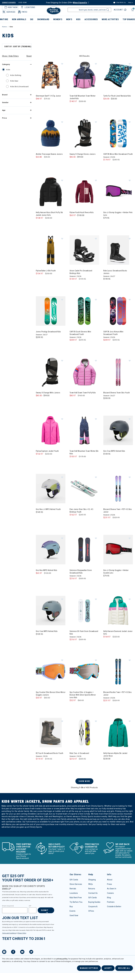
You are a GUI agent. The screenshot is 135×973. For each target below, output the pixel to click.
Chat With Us (121, 2)
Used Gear (74, 915)
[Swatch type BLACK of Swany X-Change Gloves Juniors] (72, 162)
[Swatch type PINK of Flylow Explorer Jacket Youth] (38, 459)
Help (129, 2)
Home (4, 27)
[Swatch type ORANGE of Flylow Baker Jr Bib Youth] (54, 279)
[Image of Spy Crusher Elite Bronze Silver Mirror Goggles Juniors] (50, 671)
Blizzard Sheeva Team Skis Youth (116, 393)
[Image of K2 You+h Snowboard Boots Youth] (50, 732)
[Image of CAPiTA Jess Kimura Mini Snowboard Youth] (118, 311)
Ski (31, 19)
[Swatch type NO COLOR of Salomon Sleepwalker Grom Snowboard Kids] (72, 584)
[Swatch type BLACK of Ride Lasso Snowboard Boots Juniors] (106, 284)
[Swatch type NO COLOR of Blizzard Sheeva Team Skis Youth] (106, 403)
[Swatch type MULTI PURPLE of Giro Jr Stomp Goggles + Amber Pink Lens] (106, 223)
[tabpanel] (67, 440)
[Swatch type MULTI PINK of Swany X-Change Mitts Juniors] (49, 401)
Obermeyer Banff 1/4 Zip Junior (48, 96)
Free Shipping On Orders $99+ (66, 3)
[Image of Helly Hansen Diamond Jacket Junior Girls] (118, 610)
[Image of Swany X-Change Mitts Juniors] (50, 372)
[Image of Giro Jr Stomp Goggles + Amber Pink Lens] (118, 192)
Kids (78, 19)
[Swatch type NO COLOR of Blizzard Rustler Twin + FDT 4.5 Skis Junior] (106, 706)
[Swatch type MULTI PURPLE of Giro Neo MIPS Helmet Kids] (38, 578)
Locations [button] (30, 7)
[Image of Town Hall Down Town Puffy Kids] (84, 372)
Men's (69, 19)
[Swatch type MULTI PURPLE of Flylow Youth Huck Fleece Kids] (83, 220)
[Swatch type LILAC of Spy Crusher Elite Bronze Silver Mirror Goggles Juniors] (38, 703)
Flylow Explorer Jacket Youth (47, 451)
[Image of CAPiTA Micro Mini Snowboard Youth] (118, 133)
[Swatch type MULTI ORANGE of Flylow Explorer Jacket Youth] (49, 459)
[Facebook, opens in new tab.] (13, 952)
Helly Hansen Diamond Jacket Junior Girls (117, 632)
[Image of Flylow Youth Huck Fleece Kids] (84, 192)
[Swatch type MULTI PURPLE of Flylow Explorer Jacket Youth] (44, 459)
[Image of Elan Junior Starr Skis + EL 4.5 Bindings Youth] (84, 488)
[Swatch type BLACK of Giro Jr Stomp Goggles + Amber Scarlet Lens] (106, 581)
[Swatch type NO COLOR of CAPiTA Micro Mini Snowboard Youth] (106, 165)
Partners (110, 902)
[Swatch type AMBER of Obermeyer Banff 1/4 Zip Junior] (44, 104)
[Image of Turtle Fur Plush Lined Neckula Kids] (118, 75)
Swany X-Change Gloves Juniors (82, 154)
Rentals (73, 889)
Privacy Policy (22, 933)
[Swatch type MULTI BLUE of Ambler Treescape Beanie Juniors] (38, 162)
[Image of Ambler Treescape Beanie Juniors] (50, 133)
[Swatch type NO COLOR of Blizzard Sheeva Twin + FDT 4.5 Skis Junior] (106, 523)
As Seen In (111, 889)
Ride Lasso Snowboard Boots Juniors (115, 272)
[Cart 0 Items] (132, 11)
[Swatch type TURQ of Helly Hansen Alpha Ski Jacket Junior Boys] (111, 764)
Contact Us (93, 893)
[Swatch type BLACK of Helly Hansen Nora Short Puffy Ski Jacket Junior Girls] (38, 223)
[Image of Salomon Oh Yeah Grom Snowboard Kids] (84, 610)
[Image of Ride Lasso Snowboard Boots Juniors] (118, 250)
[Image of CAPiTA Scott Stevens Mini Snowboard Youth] (84, 311)
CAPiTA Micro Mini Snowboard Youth (118, 154)
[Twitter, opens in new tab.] (31, 952)
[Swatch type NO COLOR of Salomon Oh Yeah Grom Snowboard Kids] (72, 645)
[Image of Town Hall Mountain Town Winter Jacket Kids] (84, 75)
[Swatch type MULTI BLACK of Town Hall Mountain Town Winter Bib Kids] (72, 462)
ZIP (30, 906)
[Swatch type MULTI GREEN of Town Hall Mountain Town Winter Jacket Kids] (72, 106)
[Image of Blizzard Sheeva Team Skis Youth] (118, 372)
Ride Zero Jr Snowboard (79, 753)
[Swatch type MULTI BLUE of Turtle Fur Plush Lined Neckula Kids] (111, 104)
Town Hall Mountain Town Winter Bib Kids (84, 452)
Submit (44, 910)
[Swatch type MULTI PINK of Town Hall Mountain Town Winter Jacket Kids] (77, 106)
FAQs (90, 884)
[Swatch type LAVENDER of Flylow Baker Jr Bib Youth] (49, 279)
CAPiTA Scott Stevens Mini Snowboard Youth (80, 333)
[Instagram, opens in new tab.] (4, 952)
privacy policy (62, 959)
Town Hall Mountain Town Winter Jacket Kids (83, 97)
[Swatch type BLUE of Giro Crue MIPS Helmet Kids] (106, 459)
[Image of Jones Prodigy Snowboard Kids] (50, 311)
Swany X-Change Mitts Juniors (48, 393)
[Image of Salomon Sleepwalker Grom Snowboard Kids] (84, 549)
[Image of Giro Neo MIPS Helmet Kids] (50, 549)
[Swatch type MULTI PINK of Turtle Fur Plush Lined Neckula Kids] (117, 104)
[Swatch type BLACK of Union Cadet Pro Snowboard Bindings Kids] (72, 284)
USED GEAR (22, 2)
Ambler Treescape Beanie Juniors (49, 154)
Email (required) (8, 906)
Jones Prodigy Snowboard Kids (48, 332)
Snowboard (43, 19)
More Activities (110, 19)
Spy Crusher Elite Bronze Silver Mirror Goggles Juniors (50, 693)
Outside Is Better (114, 906)
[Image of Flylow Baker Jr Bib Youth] (50, 250)
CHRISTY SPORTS (9, 2)
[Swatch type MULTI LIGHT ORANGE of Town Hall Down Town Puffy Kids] (83, 401)
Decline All (124, 968)
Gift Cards (74, 880)
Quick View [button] (50, 86)
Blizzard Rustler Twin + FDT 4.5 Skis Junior (117, 693)
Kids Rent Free (76, 897)
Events (72, 911)
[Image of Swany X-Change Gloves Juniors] (84, 133)
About (109, 880)
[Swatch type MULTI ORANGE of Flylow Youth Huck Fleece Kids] (88, 220)
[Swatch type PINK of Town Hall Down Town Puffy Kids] (77, 401)
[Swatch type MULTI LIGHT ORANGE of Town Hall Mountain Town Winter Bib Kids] (83, 462)
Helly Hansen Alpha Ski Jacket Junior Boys (115, 754)
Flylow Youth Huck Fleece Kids (82, 212)
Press (109, 884)
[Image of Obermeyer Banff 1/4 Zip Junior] (50, 75)
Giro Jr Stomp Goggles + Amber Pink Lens (117, 213)
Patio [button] (24, 12)
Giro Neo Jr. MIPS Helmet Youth (48, 509)
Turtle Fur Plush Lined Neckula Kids (117, 96)
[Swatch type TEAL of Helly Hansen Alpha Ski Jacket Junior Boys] (106, 764)
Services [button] (10, 12)
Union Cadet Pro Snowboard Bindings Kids (81, 272)
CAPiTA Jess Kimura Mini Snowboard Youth (113, 333)
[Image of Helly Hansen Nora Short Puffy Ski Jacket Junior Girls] (50, 192)
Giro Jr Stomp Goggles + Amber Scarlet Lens (116, 571)
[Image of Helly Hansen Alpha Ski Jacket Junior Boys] (118, 732)
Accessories (91, 19)
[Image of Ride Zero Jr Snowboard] (84, 732)
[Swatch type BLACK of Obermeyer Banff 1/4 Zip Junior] (38, 104)
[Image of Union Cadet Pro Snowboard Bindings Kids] (84, 250)
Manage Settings (89, 968)
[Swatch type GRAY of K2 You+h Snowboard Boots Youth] (38, 764)
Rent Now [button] (12, 7)
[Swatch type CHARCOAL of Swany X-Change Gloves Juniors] (77, 162)
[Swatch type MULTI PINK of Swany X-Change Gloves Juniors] (83, 162)
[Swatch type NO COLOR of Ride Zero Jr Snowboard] (72, 764)
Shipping (92, 880)
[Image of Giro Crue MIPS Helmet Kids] (118, 430)
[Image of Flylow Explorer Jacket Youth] (50, 430)
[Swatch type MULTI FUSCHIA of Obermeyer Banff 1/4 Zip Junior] (49, 104)
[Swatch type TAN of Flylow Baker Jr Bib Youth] (38, 279)
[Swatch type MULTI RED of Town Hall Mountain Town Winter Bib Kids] (88, 462)
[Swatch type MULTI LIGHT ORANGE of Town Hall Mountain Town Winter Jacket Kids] (83, 106)
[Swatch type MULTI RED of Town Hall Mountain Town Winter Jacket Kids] (88, 106)
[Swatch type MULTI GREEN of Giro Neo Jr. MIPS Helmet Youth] (38, 517)
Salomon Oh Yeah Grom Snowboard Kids (84, 632)
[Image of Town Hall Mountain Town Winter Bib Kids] (84, 430)
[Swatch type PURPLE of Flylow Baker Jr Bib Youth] (44, 279)
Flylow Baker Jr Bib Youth (46, 271)
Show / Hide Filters (10, 56)
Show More (84, 781)
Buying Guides (94, 902)
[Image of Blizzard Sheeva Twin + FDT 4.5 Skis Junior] (118, 488)
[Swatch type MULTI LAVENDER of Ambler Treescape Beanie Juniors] (44, 162)
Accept (108, 968)
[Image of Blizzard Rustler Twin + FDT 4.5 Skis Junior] (118, 671)
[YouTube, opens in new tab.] (22, 952)
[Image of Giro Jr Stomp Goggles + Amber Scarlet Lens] (118, 549)
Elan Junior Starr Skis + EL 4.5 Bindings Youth (81, 510)
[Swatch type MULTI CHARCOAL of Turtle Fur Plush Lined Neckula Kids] (106, 104)
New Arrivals (19, 19)
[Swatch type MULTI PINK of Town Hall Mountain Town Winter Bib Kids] (77, 462)
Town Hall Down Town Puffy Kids (83, 393)
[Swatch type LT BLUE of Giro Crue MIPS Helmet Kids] (38, 639)
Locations (74, 893)
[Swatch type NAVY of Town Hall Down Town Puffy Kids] (72, 401)
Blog (109, 897)
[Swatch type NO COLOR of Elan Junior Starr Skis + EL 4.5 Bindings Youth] (72, 520)
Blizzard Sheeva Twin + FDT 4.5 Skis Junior (117, 510)
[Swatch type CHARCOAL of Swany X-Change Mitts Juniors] (44, 401)
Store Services (76, 884)
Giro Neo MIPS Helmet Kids (46, 570)
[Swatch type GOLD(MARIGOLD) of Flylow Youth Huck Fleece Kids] (72, 220)
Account (118, 10)
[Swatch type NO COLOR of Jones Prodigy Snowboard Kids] (38, 342)
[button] (62, 64)
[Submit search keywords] (107, 10)
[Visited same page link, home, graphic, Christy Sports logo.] (54, 10)
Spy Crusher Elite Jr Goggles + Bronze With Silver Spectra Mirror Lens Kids (83, 695)
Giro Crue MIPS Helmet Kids (114, 451)
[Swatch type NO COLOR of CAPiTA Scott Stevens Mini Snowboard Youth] (72, 345)
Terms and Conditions (9, 933)
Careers (110, 893)
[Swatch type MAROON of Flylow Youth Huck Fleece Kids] (77, 220)
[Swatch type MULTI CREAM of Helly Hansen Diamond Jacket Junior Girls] (106, 642)
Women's (57, 19)
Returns (91, 889)
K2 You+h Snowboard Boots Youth (49, 753)
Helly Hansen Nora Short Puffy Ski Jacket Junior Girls (49, 213)
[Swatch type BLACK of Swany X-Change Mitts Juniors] (38, 401)
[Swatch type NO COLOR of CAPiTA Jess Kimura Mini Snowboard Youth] (106, 345)
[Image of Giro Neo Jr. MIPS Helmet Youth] (50, 488)
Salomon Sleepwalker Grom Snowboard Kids (81, 571)
